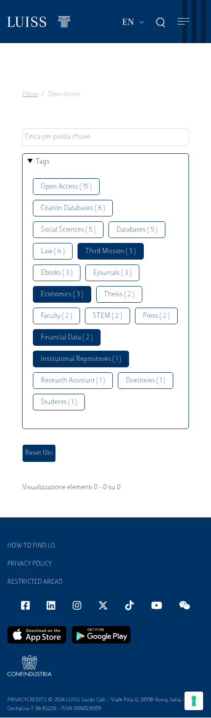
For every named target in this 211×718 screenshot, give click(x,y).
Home (30, 94)
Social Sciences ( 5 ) (68, 230)
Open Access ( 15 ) (66, 187)
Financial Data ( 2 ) (67, 337)
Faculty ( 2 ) (56, 316)
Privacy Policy (29, 564)
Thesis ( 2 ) (119, 294)
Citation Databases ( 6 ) (73, 208)
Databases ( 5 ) (137, 230)
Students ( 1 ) (59, 402)
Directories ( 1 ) (145, 380)
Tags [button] (43, 162)
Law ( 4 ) (53, 251)
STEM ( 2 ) (107, 316)
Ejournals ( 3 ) (112, 273)
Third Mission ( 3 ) (110, 251)
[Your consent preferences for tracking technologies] (194, 701)
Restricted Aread (34, 582)
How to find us (31, 546)
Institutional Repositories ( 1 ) (81, 359)
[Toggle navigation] (183, 21)
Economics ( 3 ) (62, 294)
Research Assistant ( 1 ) (73, 380)
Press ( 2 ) (156, 316)
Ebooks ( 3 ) (57, 273)
